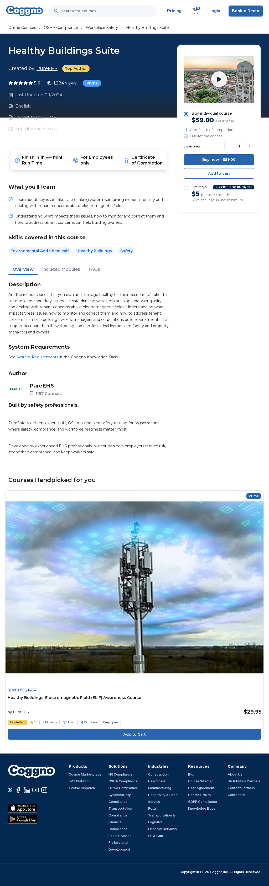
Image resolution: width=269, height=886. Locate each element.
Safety (126, 250)
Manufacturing (159, 788)
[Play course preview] (219, 79)
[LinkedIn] (27, 790)
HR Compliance (120, 774)
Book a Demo (245, 11)
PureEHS (47, 68)
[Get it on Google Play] (34, 819)
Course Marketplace (85, 774)
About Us (235, 774)
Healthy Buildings (95, 250)
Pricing (174, 11)
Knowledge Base (201, 808)
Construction (158, 774)
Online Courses (22, 27)
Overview (23, 269)
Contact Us (237, 795)
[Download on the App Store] (34, 808)
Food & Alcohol (120, 836)
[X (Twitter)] (10, 790)
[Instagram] (44, 790)
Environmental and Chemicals (40, 250)
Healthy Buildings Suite (147, 27)
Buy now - (219, 159)
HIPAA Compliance (123, 788)
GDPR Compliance (202, 801)
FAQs (94, 269)
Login (214, 11)
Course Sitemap (201, 781)
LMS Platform (79, 781)
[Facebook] (18, 790)
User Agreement (201, 788)
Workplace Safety (102, 27)
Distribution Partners (244, 781)
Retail (152, 808)
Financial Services (162, 829)
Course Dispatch (82, 788)
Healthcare (156, 781)
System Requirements (37, 357)
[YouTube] (35, 790)
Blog (191, 774)
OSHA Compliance (61, 27)
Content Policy (199, 795)
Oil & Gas (155, 836)
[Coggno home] (24, 11)
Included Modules (61, 269)
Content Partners (241, 788)
